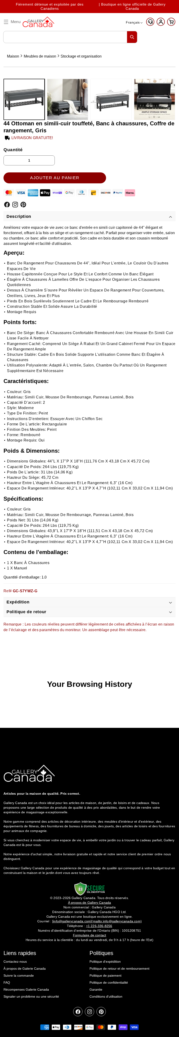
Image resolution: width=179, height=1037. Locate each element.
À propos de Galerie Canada (24, 968)
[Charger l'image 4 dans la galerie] (154, 99)
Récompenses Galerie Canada (26, 989)
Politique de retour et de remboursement (119, 968)
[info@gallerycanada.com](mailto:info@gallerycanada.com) (97, 921)
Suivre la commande (18, 975)
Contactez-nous (15, 961)
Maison (13, 56)
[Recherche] (132, 37)
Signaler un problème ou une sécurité (31, 996)
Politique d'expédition (105, 961)
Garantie (96, 989)
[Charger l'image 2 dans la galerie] (67, 99)
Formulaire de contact (89, 935)
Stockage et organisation (81, 56)
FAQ (6, 982)
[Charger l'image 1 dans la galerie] (24, 99)
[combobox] (70, 37)
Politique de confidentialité (109, 982)
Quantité (13, 149)
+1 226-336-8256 (99, 926)
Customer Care (150, 22)
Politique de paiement (105, 975)
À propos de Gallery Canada (89, 902)
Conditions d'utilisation (106, 996)
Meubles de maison (40, 56)
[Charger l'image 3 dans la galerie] (111, 99)
